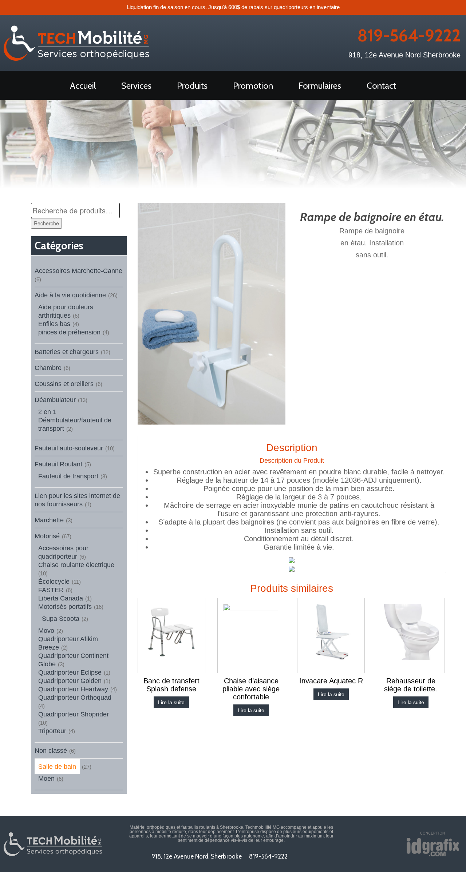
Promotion (253, 85)
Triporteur (52, 731)
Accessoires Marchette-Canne (78, 270)
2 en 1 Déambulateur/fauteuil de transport (74, 420)
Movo (46, 630)
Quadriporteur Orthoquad (74, 697)
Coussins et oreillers (64, 383)
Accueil (83, 85)
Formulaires (320, 85)
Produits (192, 85)
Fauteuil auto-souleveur (69, 448)
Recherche (46, 223)
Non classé (51, 750)
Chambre (48, 367)
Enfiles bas (54, 323)
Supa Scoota (60, 618)
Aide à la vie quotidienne (70, 295)
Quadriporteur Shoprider (73, 714)
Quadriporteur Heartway (73, 689)
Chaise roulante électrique (76, 564)
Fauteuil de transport (68, 476)
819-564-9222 (409, 35)
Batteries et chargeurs (67, 351)
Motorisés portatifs (65, 606)
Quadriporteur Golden (70, 680)
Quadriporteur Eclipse (70, 672)
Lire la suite (171, 702)
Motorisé (47, 536)
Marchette (49, 520)
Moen (46, 778)
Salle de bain (57, 766)
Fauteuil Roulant (58, 464)
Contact (381, 85)
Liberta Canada (60, 598)
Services (136, 85)
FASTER (51, 590)
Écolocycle (54, 581)
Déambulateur (55, 399)
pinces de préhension (69, 332)
